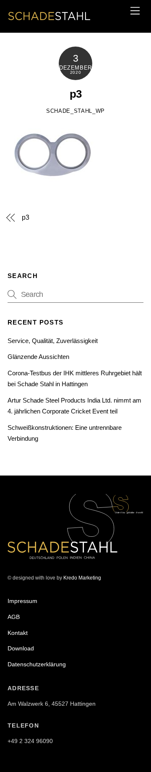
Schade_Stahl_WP (75, 111)
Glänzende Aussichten (38, 356)
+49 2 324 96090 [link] (30, 741)
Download (21, 648)
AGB (14, 616)
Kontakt (18, 632)
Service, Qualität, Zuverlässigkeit (53, 340)
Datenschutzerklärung (37, 664)
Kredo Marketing (82, 578)
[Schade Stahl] (49, 21)
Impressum (22, 601)
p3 (75, 94)
